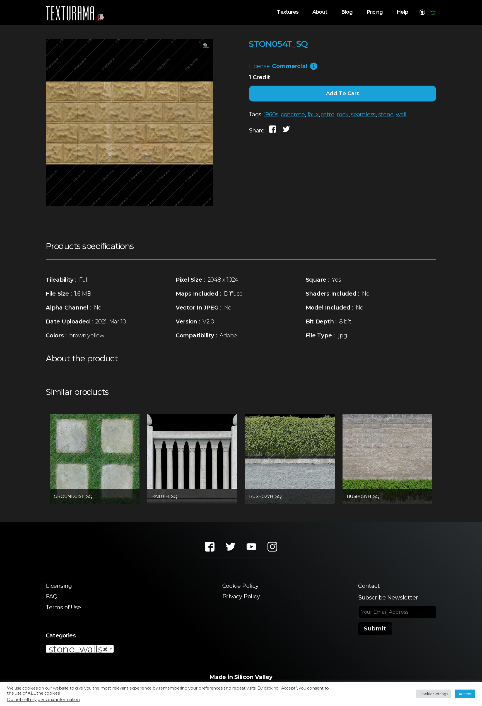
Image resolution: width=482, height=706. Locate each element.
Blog (347, 12)
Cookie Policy (240, 585)
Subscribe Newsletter (388, 597)
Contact (369, 585)
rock (342, 114)
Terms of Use (63, 607)
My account (422, 12)
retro (327, 114)
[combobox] (80, 649)
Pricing (375, 12)
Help (402, 12)
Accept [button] (465, 694)
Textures (287, 12)
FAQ (51, 596)
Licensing (59, 585)
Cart (432, 12)
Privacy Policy (241, 596)
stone (386, 114)
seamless (363, 114)
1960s (271, 114)
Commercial (289, 66)
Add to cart (342, 93)
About (319, 12)
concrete (293, 114)
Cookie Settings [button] (434, 694)
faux (313, 114)
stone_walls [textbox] (78, 649)
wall (401, 114)
